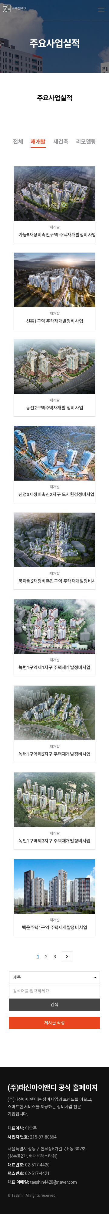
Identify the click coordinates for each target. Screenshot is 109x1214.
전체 (18, 142)
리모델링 (86, 142)
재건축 (60, 142)
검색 (54, 1004)
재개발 (38, 142)
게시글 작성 (54, 1022)
